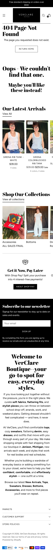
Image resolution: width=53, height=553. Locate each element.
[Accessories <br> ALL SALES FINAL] (13, 222)
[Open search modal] (43, 15)
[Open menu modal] (4, 15)
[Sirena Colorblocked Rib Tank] (37, 136)
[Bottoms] (37, 222)
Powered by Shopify (11, 540)
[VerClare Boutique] (26, 15)
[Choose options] (21, 150)
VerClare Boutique (28, 533)
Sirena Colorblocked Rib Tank (37, 160)
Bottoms (31, 242)
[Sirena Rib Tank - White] (13, 136)
